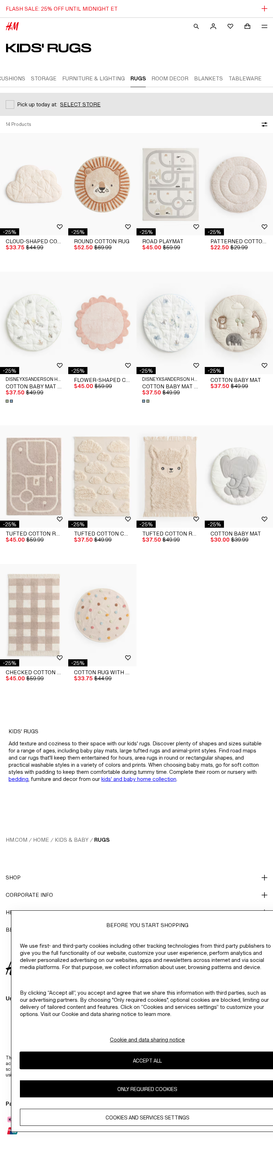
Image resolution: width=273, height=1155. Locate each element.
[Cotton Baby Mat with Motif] (34, 323)
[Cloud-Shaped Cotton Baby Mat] (34, 184)
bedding (18, 779)
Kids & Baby (72, 840)
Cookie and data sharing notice (147, 1040)
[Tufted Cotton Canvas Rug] (102, 476)
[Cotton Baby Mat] (239, 323)
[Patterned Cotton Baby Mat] (239, 184)
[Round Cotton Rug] (102, 184)
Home (41, 840)
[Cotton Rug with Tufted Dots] (102, 615)
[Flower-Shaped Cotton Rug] (102, 323)
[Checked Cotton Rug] (34, 615)
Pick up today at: (37, 104)
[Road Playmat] (170, 184)
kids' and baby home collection (138, 779)
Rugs (101, 840)
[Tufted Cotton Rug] (34, 476)
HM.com (16, 840)
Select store (80, 104)
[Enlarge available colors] (10, 401)
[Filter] (263, 124)
